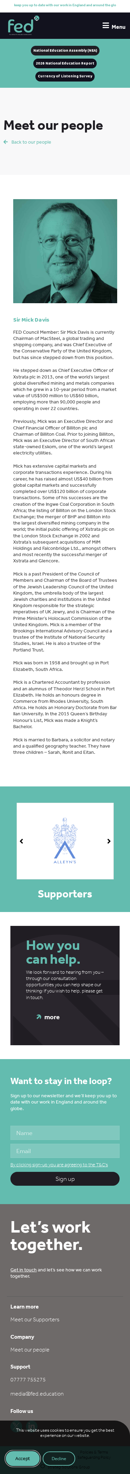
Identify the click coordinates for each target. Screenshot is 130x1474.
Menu (118, 26)
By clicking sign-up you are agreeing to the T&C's (59, 1165)
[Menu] (105, 25)
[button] (109, 841)
